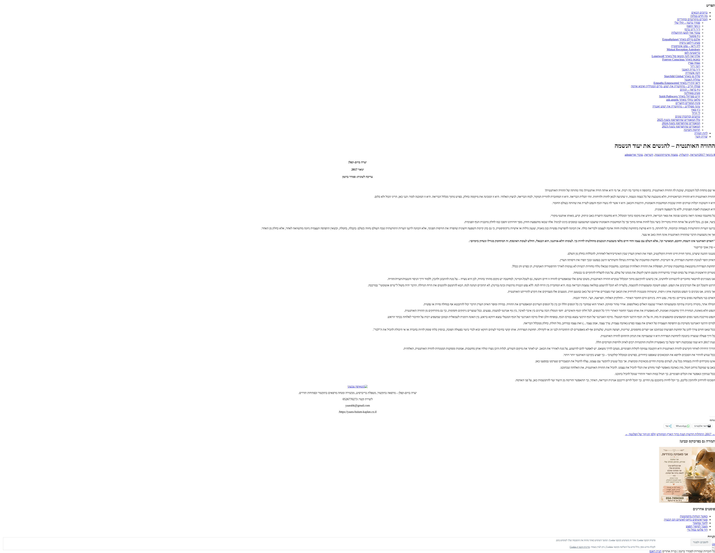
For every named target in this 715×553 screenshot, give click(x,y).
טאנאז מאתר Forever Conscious (681, 59)
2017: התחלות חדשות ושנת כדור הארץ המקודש (686, 434)
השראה (694, 154)
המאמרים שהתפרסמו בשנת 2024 (681, 123)
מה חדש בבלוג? (699, 15)
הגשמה (659, 154)
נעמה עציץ (694, 62)
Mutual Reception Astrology (683, 49)
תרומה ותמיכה (692, 129)
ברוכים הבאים (699, 12)
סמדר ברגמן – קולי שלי (687, 22)
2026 (712, 544)
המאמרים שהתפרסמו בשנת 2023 (681, 126)
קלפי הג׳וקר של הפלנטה (640, 434)
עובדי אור (637, 154)
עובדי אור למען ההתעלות (685, 32)
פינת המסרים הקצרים (688, 103)
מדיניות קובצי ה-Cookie (580, 547)
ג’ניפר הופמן (693, 26)
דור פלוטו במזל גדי (697, 529)
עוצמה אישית (670, 154)
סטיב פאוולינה (692, 93)
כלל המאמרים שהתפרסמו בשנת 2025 (678, 119)
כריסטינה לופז (692, 52)
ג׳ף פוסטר (694, 36)
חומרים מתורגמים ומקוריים (692, 19)
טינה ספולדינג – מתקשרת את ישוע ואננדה (676, 106)
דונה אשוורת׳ (692, 72)
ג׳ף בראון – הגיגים (690, 89)
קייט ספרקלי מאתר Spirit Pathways (679, 96)
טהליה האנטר (692, 79)
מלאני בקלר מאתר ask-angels (683, 99)
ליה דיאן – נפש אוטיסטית (685, 46)
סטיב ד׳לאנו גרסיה (689, 42)
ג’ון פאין (695, 109)
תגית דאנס (655, 551)
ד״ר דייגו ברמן (692, 29)
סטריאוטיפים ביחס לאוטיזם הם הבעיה (686, 519)
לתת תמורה (701, 133)
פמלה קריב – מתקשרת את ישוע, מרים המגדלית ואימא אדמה (665, 86)
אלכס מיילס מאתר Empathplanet (681, 39)
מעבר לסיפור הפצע (697, 526)
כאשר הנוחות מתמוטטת (694, 516)
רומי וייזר (695, 66)
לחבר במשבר (700, 523)
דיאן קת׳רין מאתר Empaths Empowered (677, 83)
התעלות (684, 154)
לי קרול (696, 113)
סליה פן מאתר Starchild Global (682, 76)
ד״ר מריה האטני (691, 69)
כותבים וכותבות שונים (687, 116)
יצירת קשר (701, 136)
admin (628, 154)
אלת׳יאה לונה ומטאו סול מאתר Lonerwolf (676, 56)
